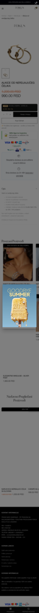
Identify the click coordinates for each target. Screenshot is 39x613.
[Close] (35, 3)
